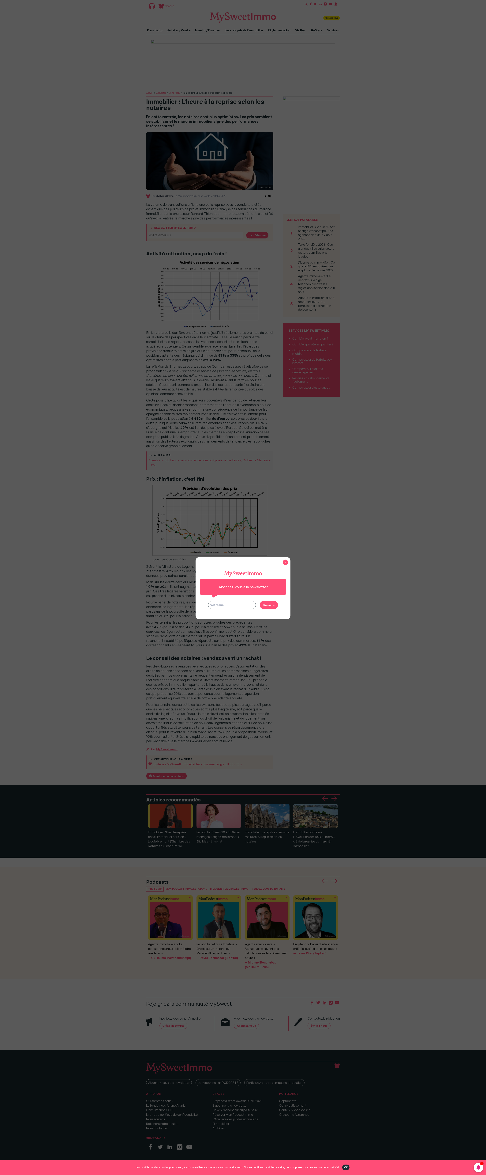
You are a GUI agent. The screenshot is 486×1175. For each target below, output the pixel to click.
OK (346, 1167)
